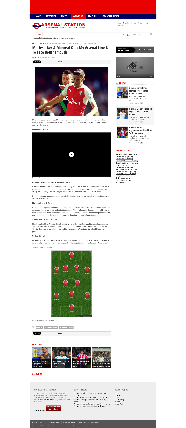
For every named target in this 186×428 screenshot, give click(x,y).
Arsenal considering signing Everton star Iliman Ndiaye (39, 363)
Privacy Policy (143, 23)
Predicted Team (66, 327)
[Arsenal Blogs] (53, 410)
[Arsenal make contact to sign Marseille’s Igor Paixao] (122, 118)
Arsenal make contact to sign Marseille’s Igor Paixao (61, 363)
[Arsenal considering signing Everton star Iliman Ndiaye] (122, 97)
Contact (133, 23)
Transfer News (111, 16)
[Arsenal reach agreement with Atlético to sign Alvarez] (122, 137)
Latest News (121, 83)
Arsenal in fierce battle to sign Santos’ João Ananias (92, 404)
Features (93, 16)
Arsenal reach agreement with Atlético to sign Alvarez (81, 363)
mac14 (36, 58)
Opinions (78, 16)
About (119, 23)
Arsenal (39, 327)
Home (38, 16)
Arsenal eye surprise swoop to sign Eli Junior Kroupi (92, 406)
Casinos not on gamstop (124, 156)
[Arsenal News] (40, 410)
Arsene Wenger (51, 327)
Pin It (60, 62)
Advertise (51, 16)
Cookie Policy (121, 25)
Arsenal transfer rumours (47, 400)
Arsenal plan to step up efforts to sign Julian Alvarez (55, 38)
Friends (126, 23)
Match (64, 16)
